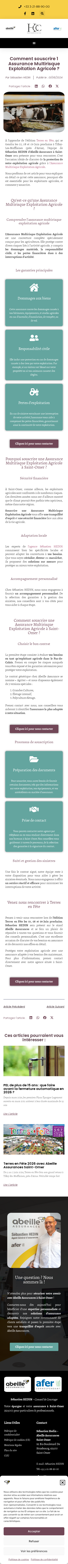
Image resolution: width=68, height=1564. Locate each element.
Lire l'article (10, 1114)
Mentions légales (13, 1445)
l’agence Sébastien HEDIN (44, 546)
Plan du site (10, 1450)
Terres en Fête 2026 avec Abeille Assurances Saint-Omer (30, 1165)
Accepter (34, 1531)
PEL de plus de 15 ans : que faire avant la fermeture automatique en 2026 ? (33, 1089)
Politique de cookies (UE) (17, 1440)
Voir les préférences (34, 1551)
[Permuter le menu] (34, 43)
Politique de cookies (19, 1559)
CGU (6, 1455)
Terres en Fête (44, 140)
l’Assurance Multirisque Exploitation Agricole (34, 165)
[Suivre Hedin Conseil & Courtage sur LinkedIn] (33, 13)
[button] (62, 1482)
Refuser (34, 1541)
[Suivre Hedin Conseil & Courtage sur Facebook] (25, 13)
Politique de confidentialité (44, 1559)
